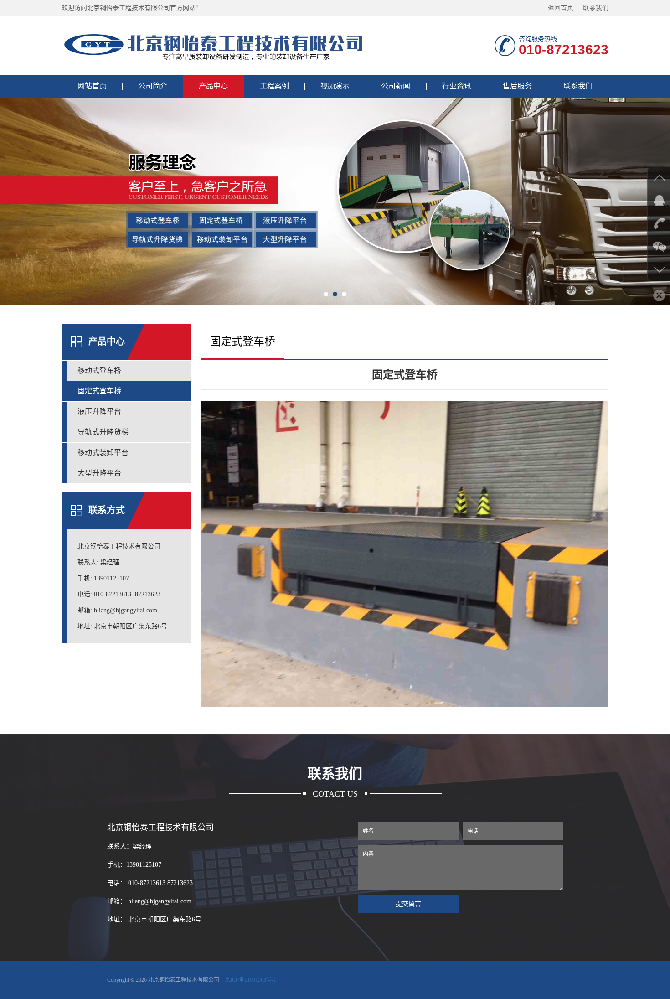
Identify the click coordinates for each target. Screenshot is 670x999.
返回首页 (560, 8)
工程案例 (274, 86)
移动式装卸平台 (103, 452)
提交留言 (408, 904)
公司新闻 (395, 86)
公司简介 (152, 86)
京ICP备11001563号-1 (250, 980)
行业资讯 (456, 86)
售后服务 (517, 86)
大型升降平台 (99, 473)
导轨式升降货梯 (103, 432)
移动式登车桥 (99, 370)
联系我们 (595, 8)
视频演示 (335, 86)
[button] (326, 294)
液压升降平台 (99, 411)
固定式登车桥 (99, 391)
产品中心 (213, 86)
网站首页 (92, 86)
